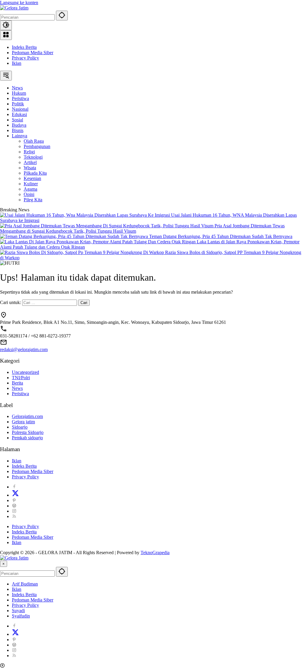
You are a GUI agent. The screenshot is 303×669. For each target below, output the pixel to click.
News (17, 388)
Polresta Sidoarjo (27, 432)
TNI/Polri (21, 377)
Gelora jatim (23, 421)
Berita (17, 382)
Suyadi (18, 610)
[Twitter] (15, 495)
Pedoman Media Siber (32, 52)
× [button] (3, 564)
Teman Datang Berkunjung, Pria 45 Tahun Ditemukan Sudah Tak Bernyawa (220, 236)
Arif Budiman (25, 583)
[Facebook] (14, 486)
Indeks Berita (24, 47)
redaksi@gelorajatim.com (24, 349)
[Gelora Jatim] (14, 7)
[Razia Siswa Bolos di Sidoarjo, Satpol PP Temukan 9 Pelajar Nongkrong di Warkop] (82, 252)
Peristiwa (20, 393)
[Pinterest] (14, 500)
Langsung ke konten (19, 2)
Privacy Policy (25, 57)
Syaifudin (21, 615)
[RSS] (14, 516)
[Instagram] (14, 511)
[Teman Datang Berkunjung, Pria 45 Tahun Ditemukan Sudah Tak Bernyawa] (74, 236)
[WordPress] (14, 505)
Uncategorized (25, 372)
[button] (62, 15)
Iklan (16, 63)
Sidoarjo (20, 427)
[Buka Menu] (6, 35)
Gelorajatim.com (27, 416)
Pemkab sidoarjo (27, 437)
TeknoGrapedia (155, 552)
